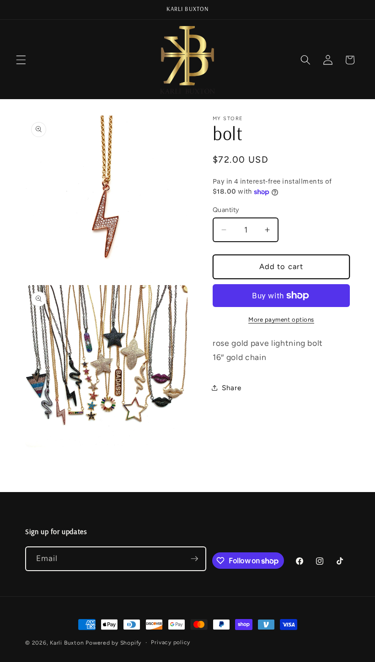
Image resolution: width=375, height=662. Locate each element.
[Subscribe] (194, 558)
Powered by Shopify (113, 643)
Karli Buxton (67, 643)
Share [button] (231, 387)
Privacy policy (170, 642)
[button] (21, 60)
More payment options (281, 319)
